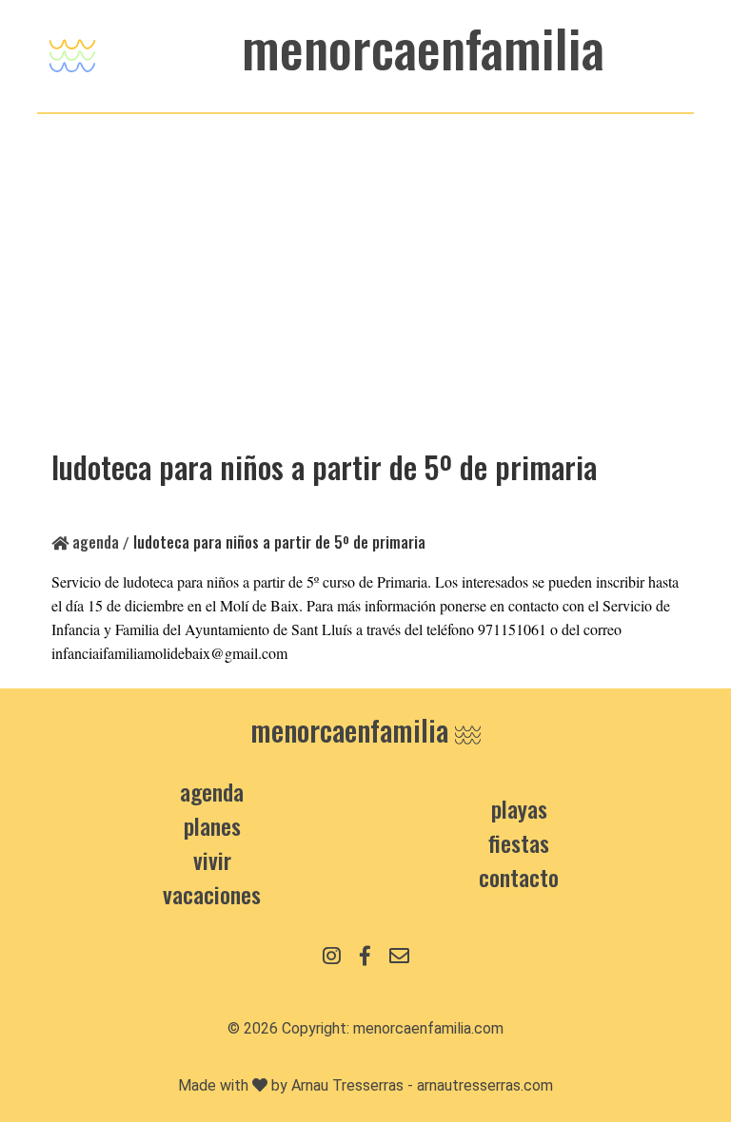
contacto (519, 877)
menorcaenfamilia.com (428, 1028)
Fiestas (518, 842)
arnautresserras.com (485, 1085)
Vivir (212, 859)
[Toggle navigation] (72, 51)
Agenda (94, 542)
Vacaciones (212, 894)
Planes (212, 825)
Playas (519, 808)
